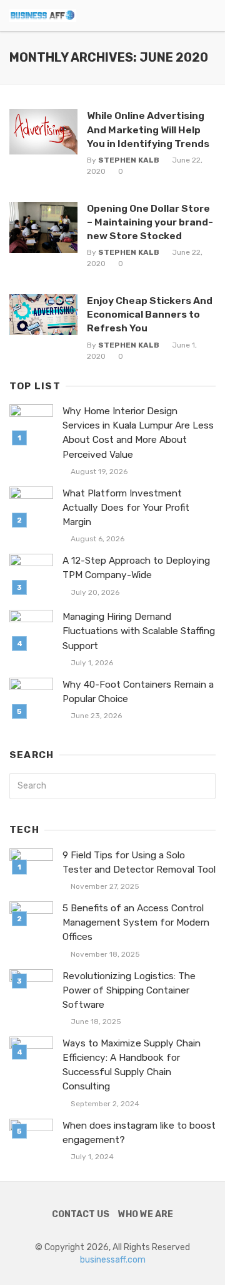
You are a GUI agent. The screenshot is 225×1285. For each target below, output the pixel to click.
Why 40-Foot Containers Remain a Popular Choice (138, 691)
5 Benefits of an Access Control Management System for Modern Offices (135, 922)
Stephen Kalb (128, 160)
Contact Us (80, 1214)
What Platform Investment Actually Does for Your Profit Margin (125, 508)
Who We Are (145, 1214)
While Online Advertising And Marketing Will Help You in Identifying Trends (148, 129)
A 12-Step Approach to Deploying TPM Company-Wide (136, 568)
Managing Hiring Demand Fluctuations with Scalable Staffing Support (138, 631)
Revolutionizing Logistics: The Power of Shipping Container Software (129, 990)
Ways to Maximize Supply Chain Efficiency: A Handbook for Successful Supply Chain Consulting (131, 1065)
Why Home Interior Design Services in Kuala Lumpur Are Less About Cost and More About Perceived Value (138, 432)
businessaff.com (113, 1259)
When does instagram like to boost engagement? (139, 1132)
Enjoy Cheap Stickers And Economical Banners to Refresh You (149, 314)
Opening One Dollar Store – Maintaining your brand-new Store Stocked (150, 222)
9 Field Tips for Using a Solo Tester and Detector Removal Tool (139, 862)
